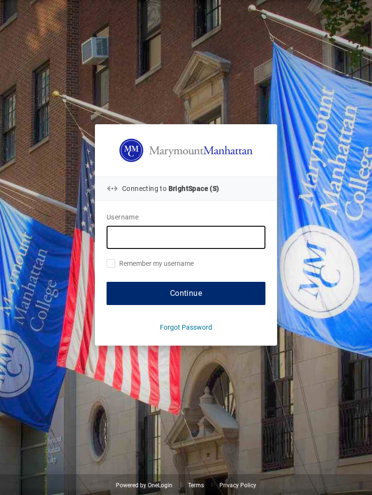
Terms (196, 485)
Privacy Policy (237, 485)
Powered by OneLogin (144, 485)
